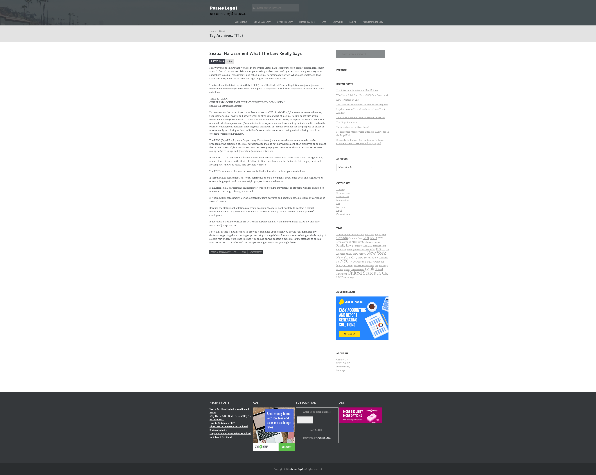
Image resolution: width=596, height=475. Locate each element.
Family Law (344, 245)
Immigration (307, 22)
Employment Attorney (349, 242)
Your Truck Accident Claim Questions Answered (360, 117)
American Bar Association (350, 234)
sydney (347, 269)
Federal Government (220, 252)
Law (324, 22)
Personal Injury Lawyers (364, 265)
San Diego (383, 265)
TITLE (244, 252)
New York (376, 253)
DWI (380, 238)
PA (351, 261)
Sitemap (340, 370)
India (372, 249)
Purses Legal (223, 8)
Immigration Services (358, 249)
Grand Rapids (366, 246)
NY (338, 261)
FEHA (236, 252)
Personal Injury (373, 22)
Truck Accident (357, 269)
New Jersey (359, 253)
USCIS (339, 277)
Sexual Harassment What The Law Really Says (255, 53)
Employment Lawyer (371, 242)
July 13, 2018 (217, 61)
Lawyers (338, 22)
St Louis (339, 269)
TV (366, 269)
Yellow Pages (349, 277)
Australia (369, 234)
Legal (352, 22)
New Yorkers (365, 257)
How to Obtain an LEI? (347, 99)
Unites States (255, 252)
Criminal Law (262, 22)
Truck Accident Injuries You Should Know (357, 90)
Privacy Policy (343, 366)
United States (362, 273)
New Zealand (380, 257)
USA (385, 273)
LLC (383, 250)
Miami (349, 254)
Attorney (241, 22)
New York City (346, 257)
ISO (378, 249)
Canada (342, 238)
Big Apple (380, 234)
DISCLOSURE (343, 363)
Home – (214, 30)
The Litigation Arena (346, 122)
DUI (366, 238)
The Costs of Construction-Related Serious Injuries (362, 104)
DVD (373, 238)
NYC (344, 261)
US (379, 273)
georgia (356, 245)
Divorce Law (285, 22)
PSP (376, 265)
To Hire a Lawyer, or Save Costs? (352, 127)
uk (372, 268)
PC (354, 261)
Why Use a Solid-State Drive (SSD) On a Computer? (362, 95)
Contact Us (342, 359)
